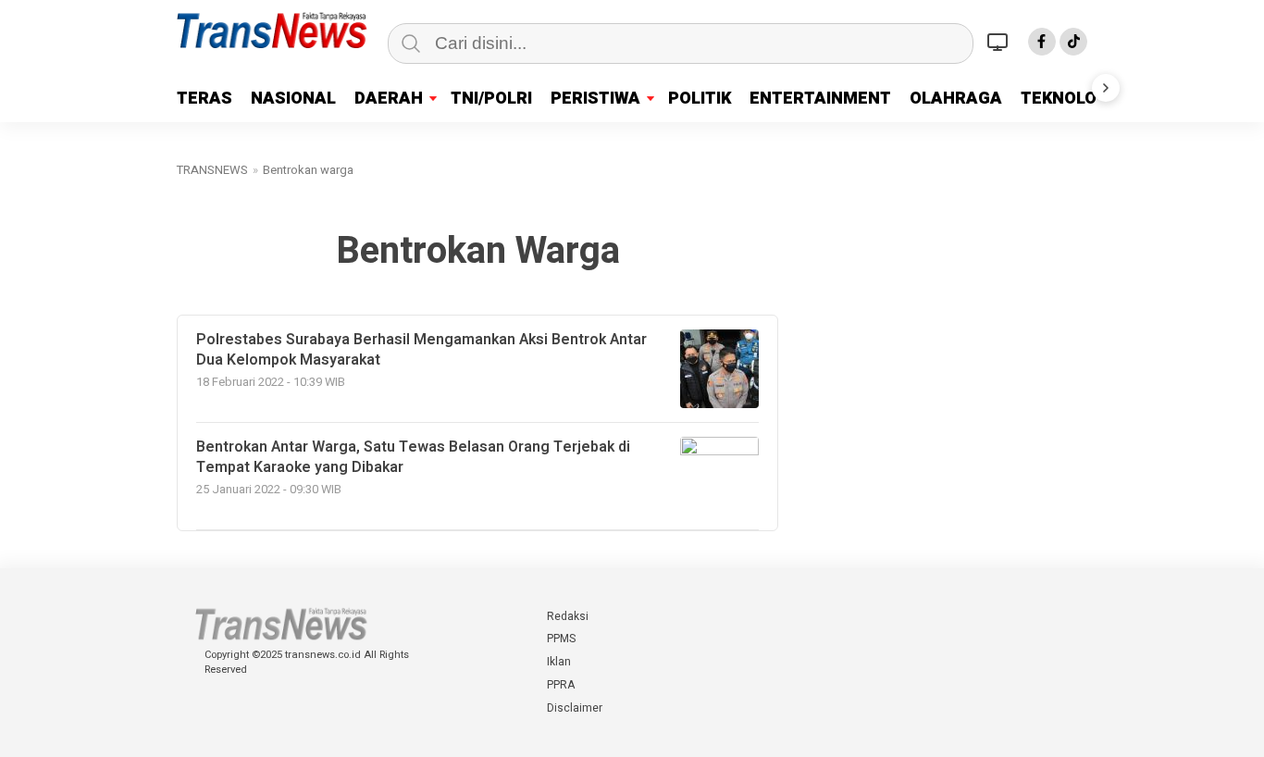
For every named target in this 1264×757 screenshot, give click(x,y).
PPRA (561, 684)
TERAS (204, 98)
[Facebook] (1042, 42)
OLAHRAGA (956, 98)
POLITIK (699, 98)
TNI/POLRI (491, 98)
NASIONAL (293, 98)
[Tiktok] (1073, 42)
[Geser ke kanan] (1106, 88)
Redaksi (568, 616)
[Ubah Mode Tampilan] (1000, 42)
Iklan (559, 661)
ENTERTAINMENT (820, 98)
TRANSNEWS (212, 170)
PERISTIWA (595, 98)
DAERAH (388, 98)
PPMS (561, 638)
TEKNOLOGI (1067, 98)
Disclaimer (574, 708)
